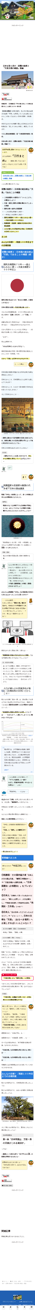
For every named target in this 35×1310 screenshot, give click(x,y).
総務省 (30, 735)
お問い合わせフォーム (25, 1301)
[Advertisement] (17, 44)
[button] (31, 652)
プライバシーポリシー (9, 1301)
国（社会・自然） (8, 1185)
